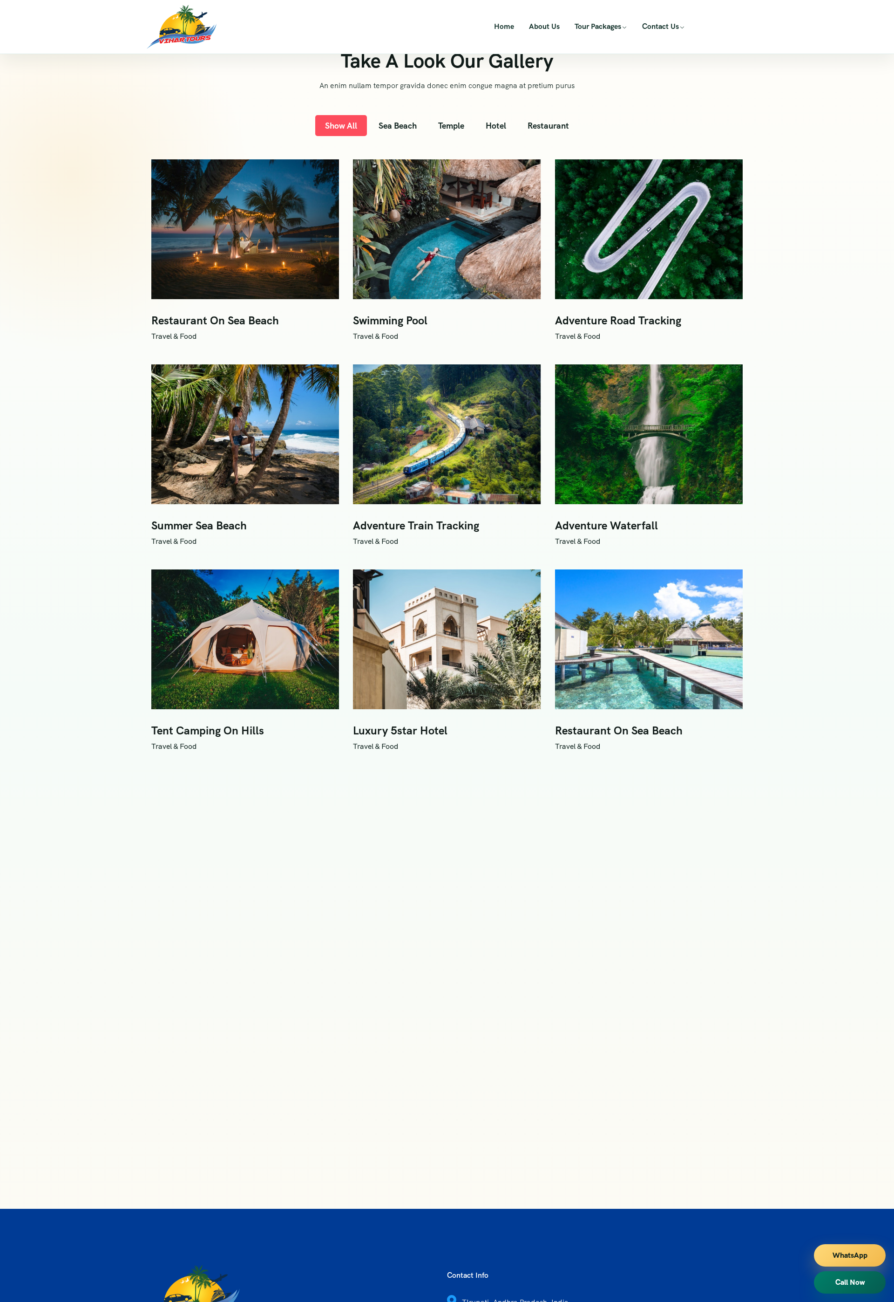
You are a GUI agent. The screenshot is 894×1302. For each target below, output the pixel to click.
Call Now (850, 1282)
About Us (544, 26)
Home (504, 26)
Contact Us (660, 26)
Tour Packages (598, 26)
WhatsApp (850, 1255)
